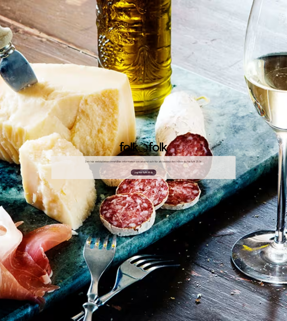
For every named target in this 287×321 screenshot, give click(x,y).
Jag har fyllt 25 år (143, 172)
